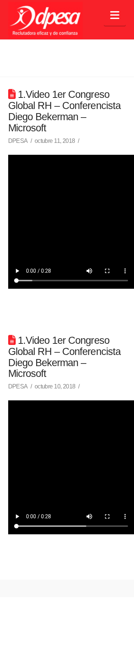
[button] (115, 15)
